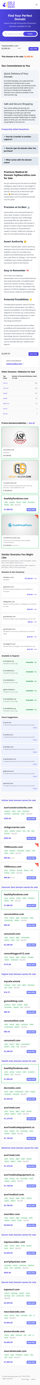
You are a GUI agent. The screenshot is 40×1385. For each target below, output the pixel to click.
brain (13, 1296)
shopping (12, 831)
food (12, 505)
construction (25, 811)
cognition (21, 1293)
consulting (30, 957)
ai (34, 1315)
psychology (14, 1293)
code (30, 1315)
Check (35, 728)
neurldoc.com (12, 1214)
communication (8, 920)
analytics (6, 960)
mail (18, 940)
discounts (19, 870)
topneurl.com (12, 1289)
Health (5, 398)
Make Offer (33, 49)
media (31, 918)
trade (18, 811)
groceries (7, 833)
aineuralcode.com (14, 1331)
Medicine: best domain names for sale (20, 1148)
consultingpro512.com (17, 953)
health (24, 502)
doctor (6, 1248)
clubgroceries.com (14, 827)
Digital (5, 393)
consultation (7, 1094)
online (6, 502)
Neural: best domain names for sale (19, 1282)
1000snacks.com (13, 846)
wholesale (12, 851)
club (28, 831)
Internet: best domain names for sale (20, 887)
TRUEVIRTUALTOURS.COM (11, 538)
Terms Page (25, 1379)
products (12, 502)
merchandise (20, 851)
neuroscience (20, 1296)
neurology (7, 1296)
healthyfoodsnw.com (16, 498)
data (25, 1335)
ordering (6, 873)
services (15, 1265)
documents (16, 1094)
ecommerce (31, 502)
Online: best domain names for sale (19, 800)
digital (17, 918)
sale (5, 987)
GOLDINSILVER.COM (9, 483)
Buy (35, 662)
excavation (7, 814)
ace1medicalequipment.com (20, 1127)
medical (33, 1091)
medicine (29, 1111)
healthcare (31, 1265)
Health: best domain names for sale (19, 1061)
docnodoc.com (12, 1087)
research (6, 1293)
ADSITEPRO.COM (8, 450)
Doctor (5, 409)
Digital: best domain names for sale (19, 974)
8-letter (20, 1220)
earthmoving (15, 814)
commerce (7, 811)
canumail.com (12, 933)
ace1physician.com (15, 1261)
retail (32, 831)
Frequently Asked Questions (15, 129)
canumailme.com (14, 914)
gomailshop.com (13, 1000)
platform (17, 920)
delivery (6, 505)
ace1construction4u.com (18, 807)
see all (32, 423)
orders (23, 814)
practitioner (18, 1268)
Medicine (6, 403)
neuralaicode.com (14, 1311)
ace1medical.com (14, 1194)
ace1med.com (12, 1107)
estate (10, 987)
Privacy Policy (25, 1376)
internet (18, 502)
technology (24, 1218)
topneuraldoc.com (14, 364)
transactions (24, 918)
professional (14, 960)
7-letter (19, 1114)
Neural (5, 414)
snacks (12, 853)
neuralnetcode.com (15, 1351)
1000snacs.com (12, 866)
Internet (5, 388)
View (35, 578)
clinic (11, 1268)
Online (5, 383)
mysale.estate (12, 981)
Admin (33, 1379)
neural (11, 1248)
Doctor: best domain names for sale (19, 1234)
